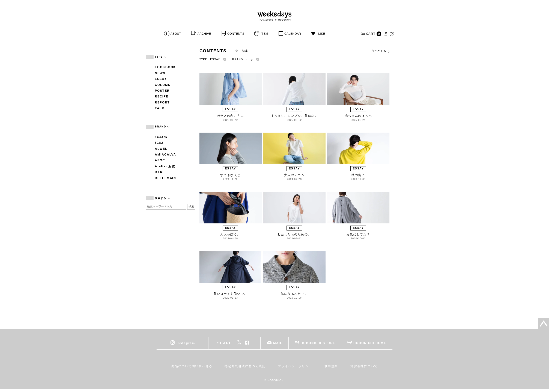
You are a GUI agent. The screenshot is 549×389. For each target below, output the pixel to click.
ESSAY (161, 79)
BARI (159, 172)
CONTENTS (235, 33)
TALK (159, 108)
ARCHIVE (204, 33)
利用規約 (331, 366)
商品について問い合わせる (191, 366)
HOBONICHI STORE (318, 342)
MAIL (277, 342)
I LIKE (321, 33)
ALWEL (161, 148)
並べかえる (379, 50)
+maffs (161, 137)
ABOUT (175, 33)
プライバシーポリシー (295, 366)
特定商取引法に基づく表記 (245, 366)
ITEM (264, 33)
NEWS (160, 73)
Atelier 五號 (165, 166)
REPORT (162, 102)
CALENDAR (292, 33)
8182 (159, 142)
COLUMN (163, 85)
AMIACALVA (165, 154)
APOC (160, 160)
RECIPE (161, 96)
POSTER (162, 90)
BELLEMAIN (165, 178)
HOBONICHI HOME (369, 342)
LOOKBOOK (165, 67)
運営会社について (364, 366)
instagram (185, 342)
